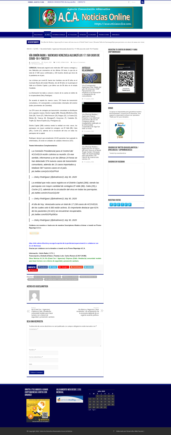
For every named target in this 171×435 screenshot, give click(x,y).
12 (112, 399)
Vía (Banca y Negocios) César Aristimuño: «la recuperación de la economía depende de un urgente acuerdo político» (88, 311)
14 (94, 402)
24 (105, 404)
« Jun (89, 410)
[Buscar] (142, 2)
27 (90, 407)
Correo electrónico (36, 357)
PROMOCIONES (104, 35)
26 (112, 404)
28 (94, 407)
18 (109, 402)
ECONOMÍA (92, 35)
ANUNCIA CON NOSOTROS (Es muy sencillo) (61, 2)
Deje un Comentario (79, 62)
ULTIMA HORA (65, 62)
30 (101, 407)
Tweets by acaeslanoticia (117, 153)
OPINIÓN (82, 35)
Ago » (94, 410)
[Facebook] (128, 2)
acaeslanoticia (35, 62)
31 (105, 407)
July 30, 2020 (70, 177)
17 (105, 402)
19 (112, 402)
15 (97, 402)
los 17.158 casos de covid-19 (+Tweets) (47, 277)
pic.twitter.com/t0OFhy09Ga (44, 214)
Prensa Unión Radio (35, 279)
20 (90, 404)
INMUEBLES (116, 35)
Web (30, 364)
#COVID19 (37, 154)
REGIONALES (38, 35)
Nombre (32, 350)
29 (97, 407)
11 (109, 399)
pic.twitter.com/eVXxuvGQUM (45, 193)
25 (109, 404)
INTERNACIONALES (58, 35)
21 (94, 404)
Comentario (33, 329)
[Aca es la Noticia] (85, 17)
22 (97, 404)
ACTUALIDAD (72, 35)
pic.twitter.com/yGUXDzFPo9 (45, 171)
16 (101, 402)
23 (101, 404)
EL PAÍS (47, 35)
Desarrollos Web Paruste (135, 431)
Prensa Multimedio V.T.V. (88, 277)
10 (105, 399)
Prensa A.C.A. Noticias (70, 277)
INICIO (30, 34)
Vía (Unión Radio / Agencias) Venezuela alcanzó (61, 279)
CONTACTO (81, 2)
